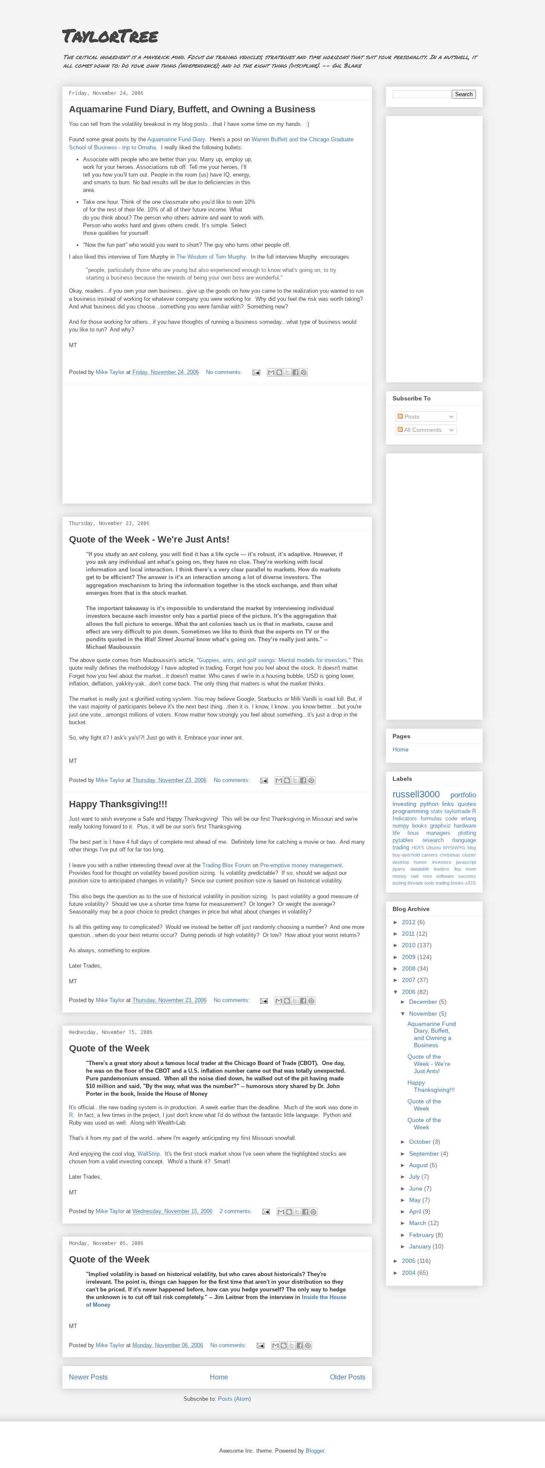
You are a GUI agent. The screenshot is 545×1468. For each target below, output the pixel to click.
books (419, 826)
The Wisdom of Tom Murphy (211, 257)
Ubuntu (433, 847)
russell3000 (416, 794)
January (421, 1246)
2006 (409, 991)
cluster (469, 854)
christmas (450, 854)
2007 (409, 980)
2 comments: (237, 1211)
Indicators (405, 819)
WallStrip (149, 1154)
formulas (431, 819)
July (415, 1176)
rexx (427, 876)
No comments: (225, 372)
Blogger (315, 1451)
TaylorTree (110, 35)
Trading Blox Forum (226, 865)
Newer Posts (88, 1377)
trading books (450, 882)
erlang (468, 819)
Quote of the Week (109, 1048)
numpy (401, 826)
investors (441, 862)
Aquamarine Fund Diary (176, 139)
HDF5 (418, 847)
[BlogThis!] (279, 372)
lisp (457, 868)
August (419, 1165)
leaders (441, 868)
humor (420, 862)
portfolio (463, 795)
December (424, 1001)
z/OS (470, 882)
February (422, 1234)
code (451, 819)
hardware (465, 826)
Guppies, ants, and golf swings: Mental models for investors (273, 660)
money (400, 876)
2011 (409, 933)
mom (471, 868)
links (448, 803)
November (424, 1013)
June (416, 1188)
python (429, 803)
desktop (401, 862)
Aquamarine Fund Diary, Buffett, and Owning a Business (192, 109)
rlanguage (464, 840)
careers (430, 854)
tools (429, 882)
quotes (467, 803)
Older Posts (347, 1377)
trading (401, 848)
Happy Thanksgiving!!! (118, 804)
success (467, 876)
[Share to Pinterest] (303, 372)
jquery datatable (411, 868)
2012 (409, 922)
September (425, 1153)
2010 (409, 945)
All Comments (422, 429)
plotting (467, 833)
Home (219, 1377)
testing (399, 882)
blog (472, 847)
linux (413, 833)
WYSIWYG (454, 847)
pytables (403, 840)
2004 (409, 1272)
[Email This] (271, 372)
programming (411, 811)
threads (415, 882)
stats (436, 811)
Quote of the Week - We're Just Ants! (149, 539)
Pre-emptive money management (301, 865)
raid (415, 876)
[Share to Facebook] (295, 372)
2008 (409, 968)
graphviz (440, 826)
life (396, 833)
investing (404, 803)
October (421, 1141)
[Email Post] (256, 372)
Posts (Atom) (234, 1399)
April (416, 1211)
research (433, 840)
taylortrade (457, 811)
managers (438, 833)
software (445, 876)
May (415, 1200)
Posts (411, 416)
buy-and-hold (406, 854)
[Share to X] (287, 372)
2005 (409, 1260)
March (418, 1223)
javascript (466, 862)
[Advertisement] (217, 444)
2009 (409, 957)
